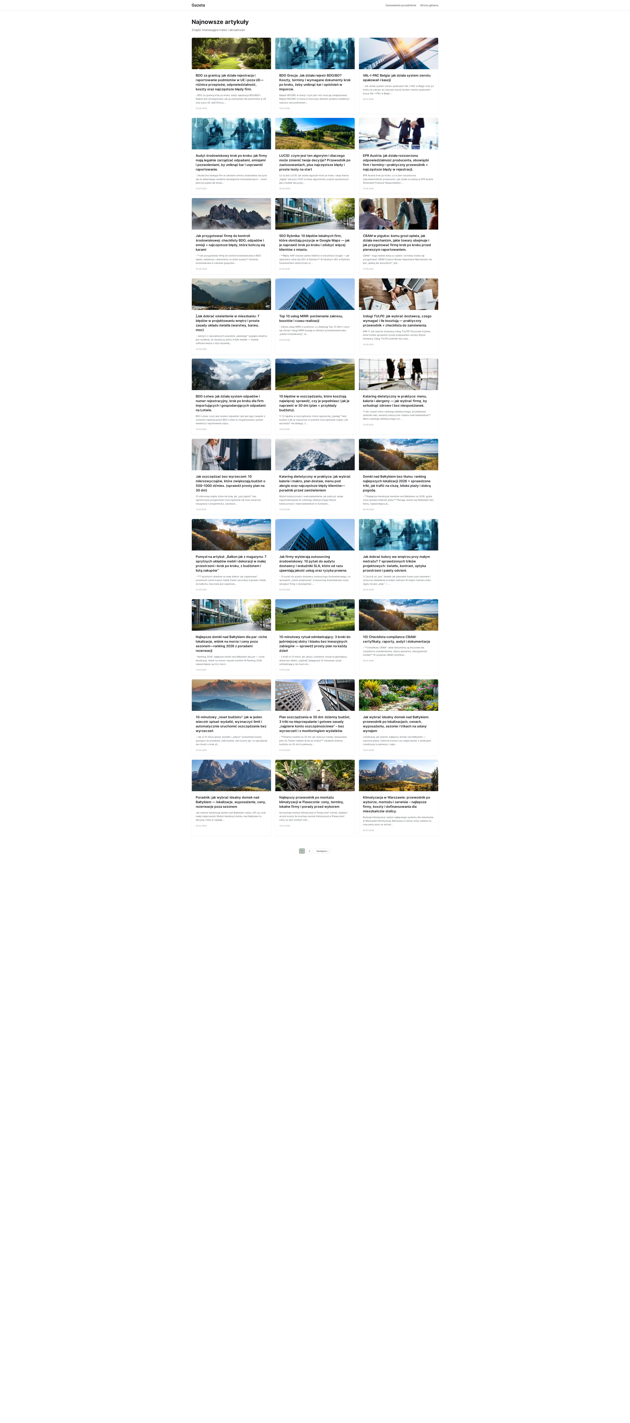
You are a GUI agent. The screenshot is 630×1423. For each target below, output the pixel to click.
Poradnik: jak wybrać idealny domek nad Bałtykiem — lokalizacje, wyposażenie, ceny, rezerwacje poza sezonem (231, 802)
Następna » (322, 851)
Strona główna (429, 5)
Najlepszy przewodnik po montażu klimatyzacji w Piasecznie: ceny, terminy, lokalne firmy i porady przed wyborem (311, 802)
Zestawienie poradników (401, 5)
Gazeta (198, 5)
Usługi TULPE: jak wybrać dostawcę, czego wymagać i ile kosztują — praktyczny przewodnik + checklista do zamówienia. (397, 320)
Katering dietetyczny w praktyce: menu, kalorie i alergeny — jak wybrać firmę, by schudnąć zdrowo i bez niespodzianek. (395, 400)
